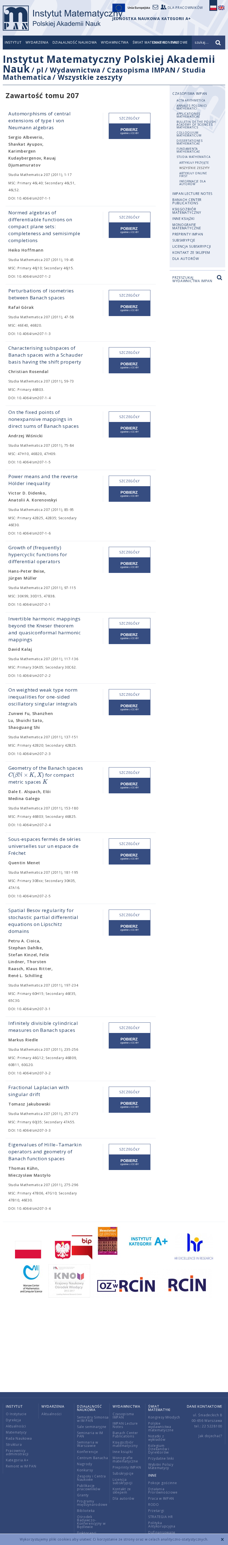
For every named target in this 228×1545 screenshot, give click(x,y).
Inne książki (183, 218)
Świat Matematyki (159, 1408)
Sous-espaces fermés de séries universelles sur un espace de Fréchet (44, 846)
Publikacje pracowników (88, 1487)
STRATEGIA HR (160, 1516)
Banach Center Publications (187, 201)
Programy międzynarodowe (92, 1503)
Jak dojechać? (210, 1436)
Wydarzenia (37, 42)
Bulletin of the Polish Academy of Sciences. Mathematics (196, 124)
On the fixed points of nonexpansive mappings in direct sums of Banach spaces (43, 419)
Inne (152, 1475)
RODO (153, 1504)
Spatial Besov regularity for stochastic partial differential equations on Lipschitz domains (43, 920)
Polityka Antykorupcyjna (161, 1525)
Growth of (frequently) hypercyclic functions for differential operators (37, 554)
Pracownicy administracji (17, 1452)
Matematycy (16, 1432)
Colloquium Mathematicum (189, 134)
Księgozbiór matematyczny (186, 211)
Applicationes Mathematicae (188, 115)
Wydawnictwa (115, 42)
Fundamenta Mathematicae (188, 150)
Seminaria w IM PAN (90, 1434)
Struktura (14, 1444)
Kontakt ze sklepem (191, 252)
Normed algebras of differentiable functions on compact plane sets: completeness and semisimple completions (44, 226)
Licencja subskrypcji (191, 246)
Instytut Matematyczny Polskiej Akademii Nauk (109, 64)
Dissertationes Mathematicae (190, 142)
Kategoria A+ (17, 1460)
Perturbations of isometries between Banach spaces (41, 294)
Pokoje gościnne (162, 1483)
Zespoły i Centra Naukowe (91, 1478)
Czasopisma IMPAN (141, 69)
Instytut (13, 42)
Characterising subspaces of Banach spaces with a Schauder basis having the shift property (45, 355)
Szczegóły (129, 118)
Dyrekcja (13, 1420)
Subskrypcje (183, 240)
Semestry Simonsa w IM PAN (93, 1419)
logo (63, 18)
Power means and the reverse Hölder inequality (43, 479)
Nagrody (84, 1464)
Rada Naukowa (19, 1438)
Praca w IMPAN (161, 1498)
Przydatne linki (161, 1458)
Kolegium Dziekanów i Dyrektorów (158, 1449)
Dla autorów (185, 258)
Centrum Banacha (92, 1457)
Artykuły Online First (193, 174)
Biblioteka (86, 1510)
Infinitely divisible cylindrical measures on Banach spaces (43, 1026)
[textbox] (26, 775)
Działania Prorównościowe (163, 1491)
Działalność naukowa (75, 42)
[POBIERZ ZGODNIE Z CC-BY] (129, 131)
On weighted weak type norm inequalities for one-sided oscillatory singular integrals (43, 697)
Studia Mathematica (193, 157)
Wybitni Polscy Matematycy (161, 1466)
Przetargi (156, 1510)
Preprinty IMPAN (187, 234)
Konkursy (85, 1470)
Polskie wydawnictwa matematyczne (161, 1426)
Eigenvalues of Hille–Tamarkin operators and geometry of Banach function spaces (44, 1151)
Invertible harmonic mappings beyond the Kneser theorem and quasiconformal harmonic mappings (44, 629)
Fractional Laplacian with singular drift (38, 1090)
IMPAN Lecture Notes (192, 193)
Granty (83, 1495)
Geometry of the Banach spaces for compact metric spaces (45, 775)
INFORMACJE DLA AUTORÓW (192, 182)
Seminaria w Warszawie (87, 1444)
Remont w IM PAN (21, 1466)
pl (39, 69)
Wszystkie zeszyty (90, 77)
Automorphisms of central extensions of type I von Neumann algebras (39, 120)
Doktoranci (86, 1533)
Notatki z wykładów (156, 1438)
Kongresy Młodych (164, 1417)
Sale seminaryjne (91, 1426)
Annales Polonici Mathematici (192, 107)
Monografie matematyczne (186, 226)
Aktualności (16, 1426)
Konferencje (87, 1451)
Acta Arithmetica (191, 100)
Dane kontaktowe (204, 1406)
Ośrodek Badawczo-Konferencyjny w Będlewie (91, 1521)
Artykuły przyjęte (194, 163)
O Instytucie (16, 1414)
